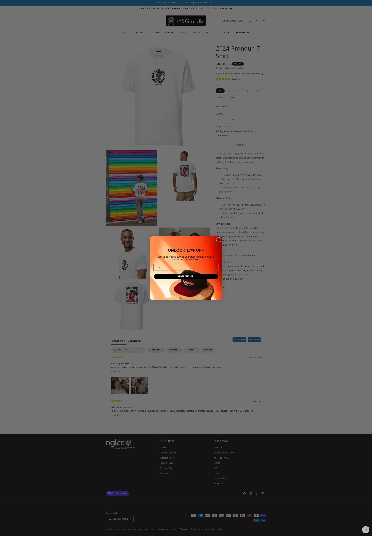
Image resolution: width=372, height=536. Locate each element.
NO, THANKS (186, 285)
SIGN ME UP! (186, 276)
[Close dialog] (219, 240)
